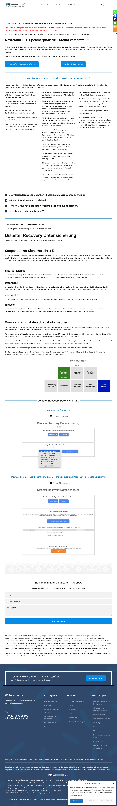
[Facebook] (115, 15)
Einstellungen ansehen (106, 801)
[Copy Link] (115, 26)
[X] (115, 19)
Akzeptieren (76, 801)
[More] (115, 30)
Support (42, 87)
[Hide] (116, 33)
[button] (113, 783)
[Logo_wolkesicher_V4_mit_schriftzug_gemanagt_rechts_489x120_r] (15, 3)
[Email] (115, 23)
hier (71, 23)
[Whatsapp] (115, 12)
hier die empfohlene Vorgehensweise (74, 85)
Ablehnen (91, 801)
